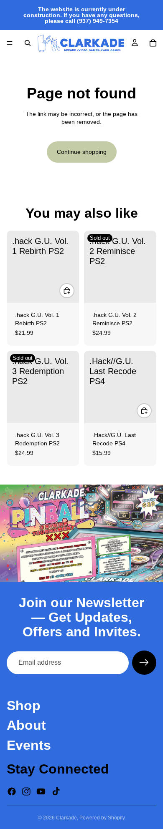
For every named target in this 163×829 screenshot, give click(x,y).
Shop (24, 705)
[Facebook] (12, 791)
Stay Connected (58, 768)
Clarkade (66, 818)
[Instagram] (26, 791)
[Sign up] (144, 663)
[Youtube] (41, 791)
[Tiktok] (56, 791)
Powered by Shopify (102, 818)
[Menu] (9, 43)
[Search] (27, 43)
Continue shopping (82, 151)
